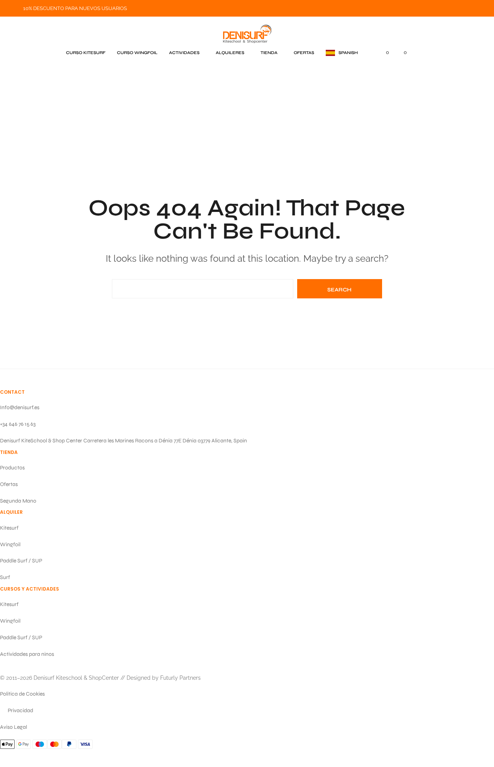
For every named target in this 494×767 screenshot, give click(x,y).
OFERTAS (304, 52)
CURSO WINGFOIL (137, 52)
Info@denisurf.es (19, 407)
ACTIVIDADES (184, 52)
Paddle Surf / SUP (21, 560)
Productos (12, 467)
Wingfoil (10, 544)
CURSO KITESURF (85, 52)
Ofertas (9, 484)
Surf (5, 577)
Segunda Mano (18, 501)
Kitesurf (9, 528)
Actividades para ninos (27, 654)
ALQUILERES (230, 52)
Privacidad (20, 710)
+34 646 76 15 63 (18, 424)
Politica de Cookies (22, 694)
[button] (342, 53)
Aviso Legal (13, 727)
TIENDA (269, 52)
